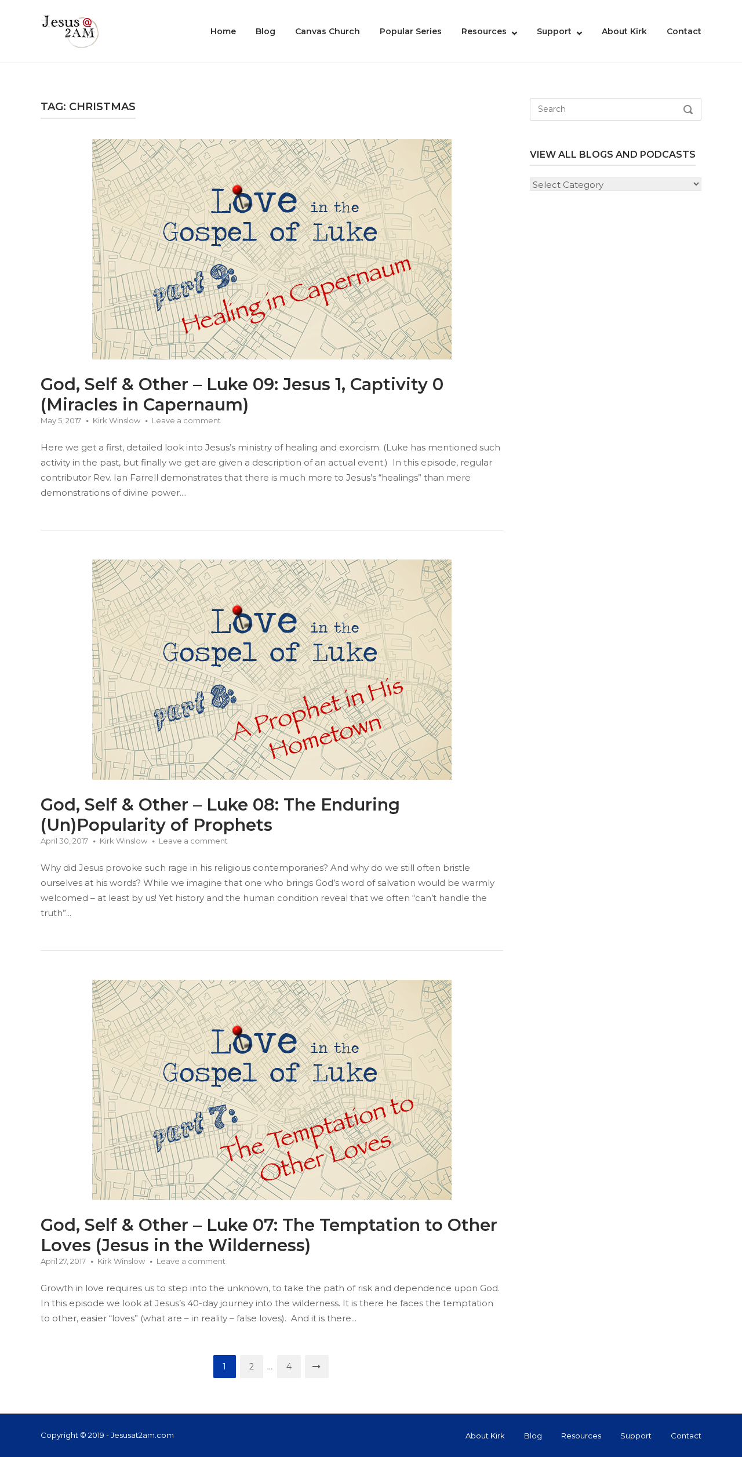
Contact (684, 31)
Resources (484, 31)
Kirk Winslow (116, 420)
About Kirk (624, 31)
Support (554, 31)
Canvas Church (327, 31)
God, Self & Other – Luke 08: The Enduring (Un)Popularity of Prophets (220, 814)
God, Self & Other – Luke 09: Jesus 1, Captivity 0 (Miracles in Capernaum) (242, 394)
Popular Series (411, 31)
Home (223, 31)
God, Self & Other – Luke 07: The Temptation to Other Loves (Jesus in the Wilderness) (269, 1235)
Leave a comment (186, 420)
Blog (265, 31)
